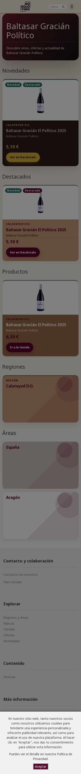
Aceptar (40, 766)
